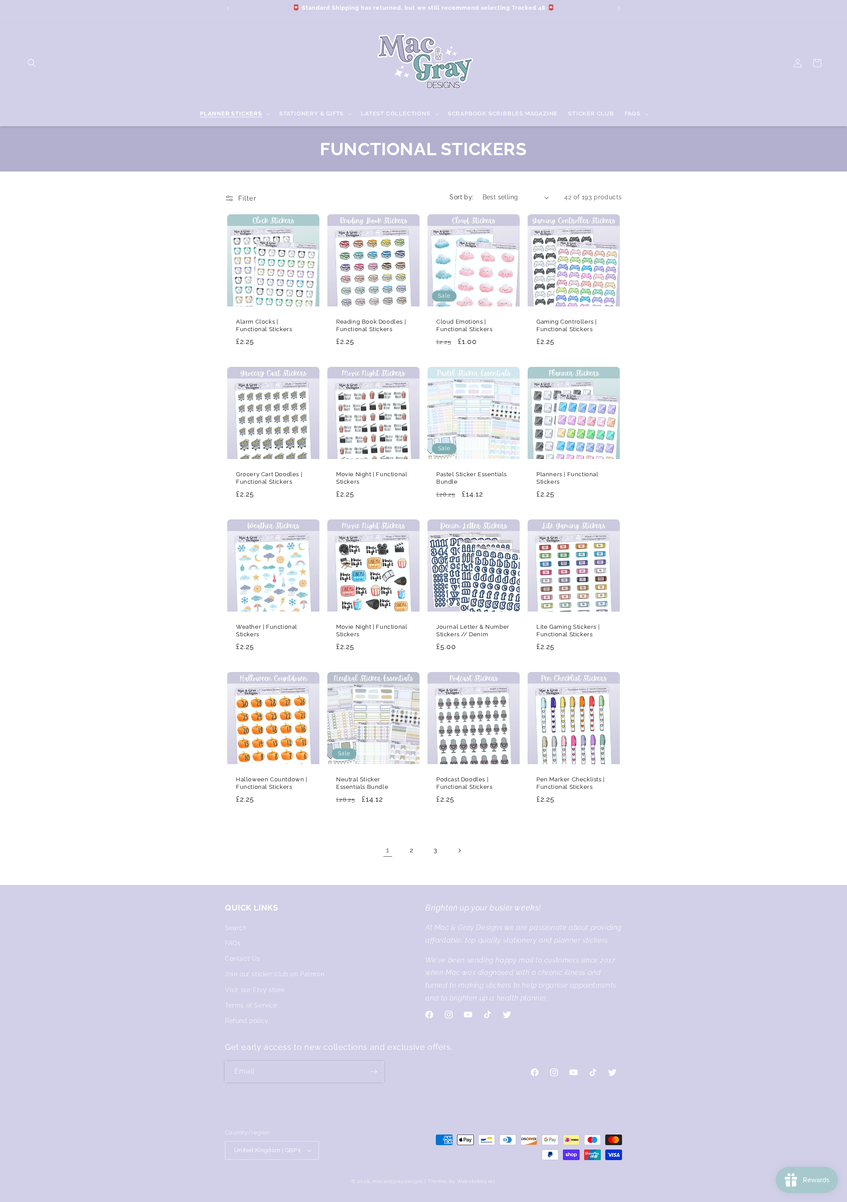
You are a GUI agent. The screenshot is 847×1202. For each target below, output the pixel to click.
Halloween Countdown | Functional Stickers (271, 783)
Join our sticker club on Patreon (274, 974)
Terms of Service (251, 1005)
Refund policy (247, 1020)
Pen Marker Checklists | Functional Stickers (570, 783)
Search (236, 927)
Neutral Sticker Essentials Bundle (362, 783)
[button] (31, 63)
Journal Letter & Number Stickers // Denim (473, 630)
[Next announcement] (619, 8)
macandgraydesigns (398, 1181)
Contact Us (242, 958)
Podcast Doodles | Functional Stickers (464, 783)
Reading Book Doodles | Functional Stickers (371, 325)
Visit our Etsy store (255, 989)
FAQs (232, 943)
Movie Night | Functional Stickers (371, 478)
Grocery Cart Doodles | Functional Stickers (269, 478)
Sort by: (461, 197)
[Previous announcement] (228, 8)
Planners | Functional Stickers (567, 478)
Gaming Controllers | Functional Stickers (566, 325)
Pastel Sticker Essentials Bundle (471, 478)
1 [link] (388, 850)
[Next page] (459, 850)
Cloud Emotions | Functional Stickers (464, 325)
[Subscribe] (373, 1071)
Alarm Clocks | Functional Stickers (264, 325)
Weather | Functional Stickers (266, 630)
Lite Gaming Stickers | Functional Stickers (568, 630)
